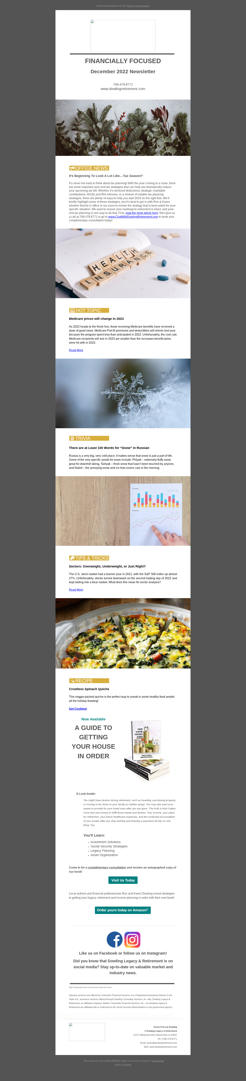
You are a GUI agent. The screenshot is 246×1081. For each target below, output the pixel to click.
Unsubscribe (158, 1061)
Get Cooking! (78, 708)
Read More (76, 350)
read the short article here (142, 212)
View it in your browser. (138, 6)
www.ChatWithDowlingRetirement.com (133, 216)
